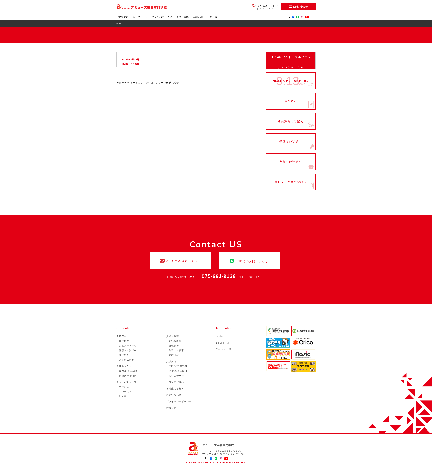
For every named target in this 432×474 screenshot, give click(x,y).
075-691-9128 (219, 276)
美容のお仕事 (176, 350)
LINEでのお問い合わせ (249, 261)
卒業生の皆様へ (290, 162)
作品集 (123, 396)
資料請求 (290, 101)
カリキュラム (140, 17)
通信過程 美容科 (178, 371)
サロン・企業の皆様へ (290, 182)
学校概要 (124, 341)
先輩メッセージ (128, 345)
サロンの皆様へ (175, 382)
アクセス (212, 17)
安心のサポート (177, 375)
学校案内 (123, 17)
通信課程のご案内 (290, 121)
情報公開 (171, 407)
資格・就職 (182, 17)
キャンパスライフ (162, 17)
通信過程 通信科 (128, 375)
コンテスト (125, 391)
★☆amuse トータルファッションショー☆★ (291, 62)
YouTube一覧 (224, 349)
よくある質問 (126, 360)
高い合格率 (175, 341)
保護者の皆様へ (290, 142)
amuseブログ (224, 342)
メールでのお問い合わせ (180, 261)
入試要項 (198, 17)
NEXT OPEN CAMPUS (290, 81)
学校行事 (124, 387)
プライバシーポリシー (179, 401)
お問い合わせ (300, 6)
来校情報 (174, 355)
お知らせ (221, 336)
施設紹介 (124, 355)
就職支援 (174, 345)
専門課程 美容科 (128, 371)
